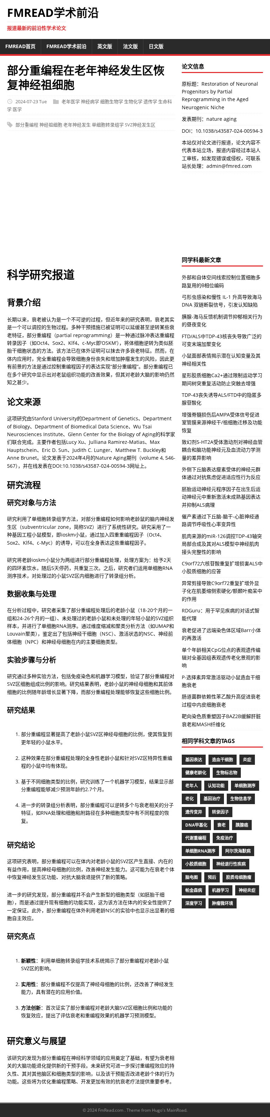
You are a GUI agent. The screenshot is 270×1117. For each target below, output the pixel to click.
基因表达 (193, 760)
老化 (189, 799)
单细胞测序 (245, 786)
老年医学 (71, 101)
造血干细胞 (222, 760)
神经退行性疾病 (231, 864)
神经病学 (90, 101)
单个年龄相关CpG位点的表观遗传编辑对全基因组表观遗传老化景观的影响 (221, 657)
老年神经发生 (77, 124)
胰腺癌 (242, 825)
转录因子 (220, 812)
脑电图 (191, 877)
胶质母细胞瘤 (238, 877)
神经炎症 (247, 890)
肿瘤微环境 (222, 903)
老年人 (191, 786)
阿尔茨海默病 (238, 851)
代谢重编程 (195, 838)
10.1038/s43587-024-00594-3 (229, 130)
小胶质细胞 (195, 864)
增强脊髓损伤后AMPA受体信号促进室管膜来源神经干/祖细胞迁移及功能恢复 (222, 422)
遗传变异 (193, 812)
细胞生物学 (111, 101)
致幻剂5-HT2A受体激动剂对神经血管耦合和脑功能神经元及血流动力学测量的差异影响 (222, 450)
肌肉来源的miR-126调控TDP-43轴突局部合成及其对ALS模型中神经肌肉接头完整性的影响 (222, 544)
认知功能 (216, 786)
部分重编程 (26, 124)
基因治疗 (212, 799)
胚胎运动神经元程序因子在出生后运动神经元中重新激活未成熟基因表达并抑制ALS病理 (221, 497)
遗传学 (150, 101)
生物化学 (133, 101)
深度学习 (193, 903)
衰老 (221, 825)
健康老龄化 (195, 773)
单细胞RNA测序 (200, 851)
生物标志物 (226, 773)
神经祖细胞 (50, 124)
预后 (212, 877)
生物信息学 (240, 799)
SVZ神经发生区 (140, 124)
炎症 (247, 760)
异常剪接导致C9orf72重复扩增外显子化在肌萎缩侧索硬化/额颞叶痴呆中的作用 (222, 591)
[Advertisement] (91, 202)
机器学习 (220, 890)
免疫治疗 (224, 838)
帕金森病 (193, 890)
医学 (17, 109)
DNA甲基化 (196, 825)
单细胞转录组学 (108, 124)
